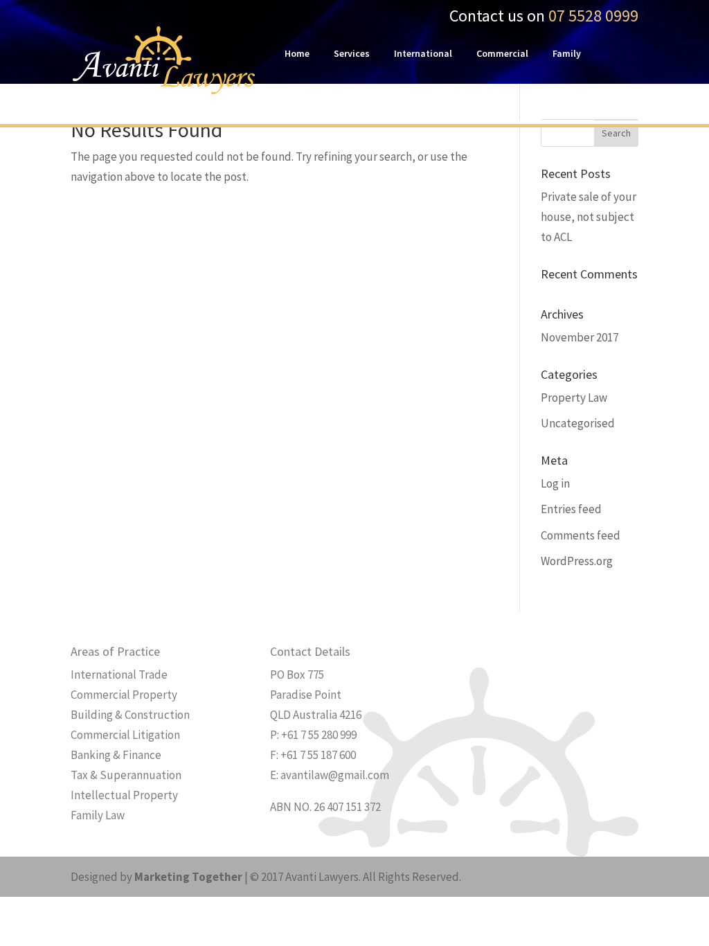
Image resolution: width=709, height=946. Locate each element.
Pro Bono (367, 95)
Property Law (574, 397)
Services (352, 54)
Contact (475, 95)
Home (297, 54)
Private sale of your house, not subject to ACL (588, 216)
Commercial (502, 54)
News (422, 95)
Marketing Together (188, 876)
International (423, 54)
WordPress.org (577, 561)
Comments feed (580, 535)
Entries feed (571, 509)
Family (567, 54)
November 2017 (579, 337)
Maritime (304, 95)
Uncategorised (578, 423)
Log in (555, 483)
